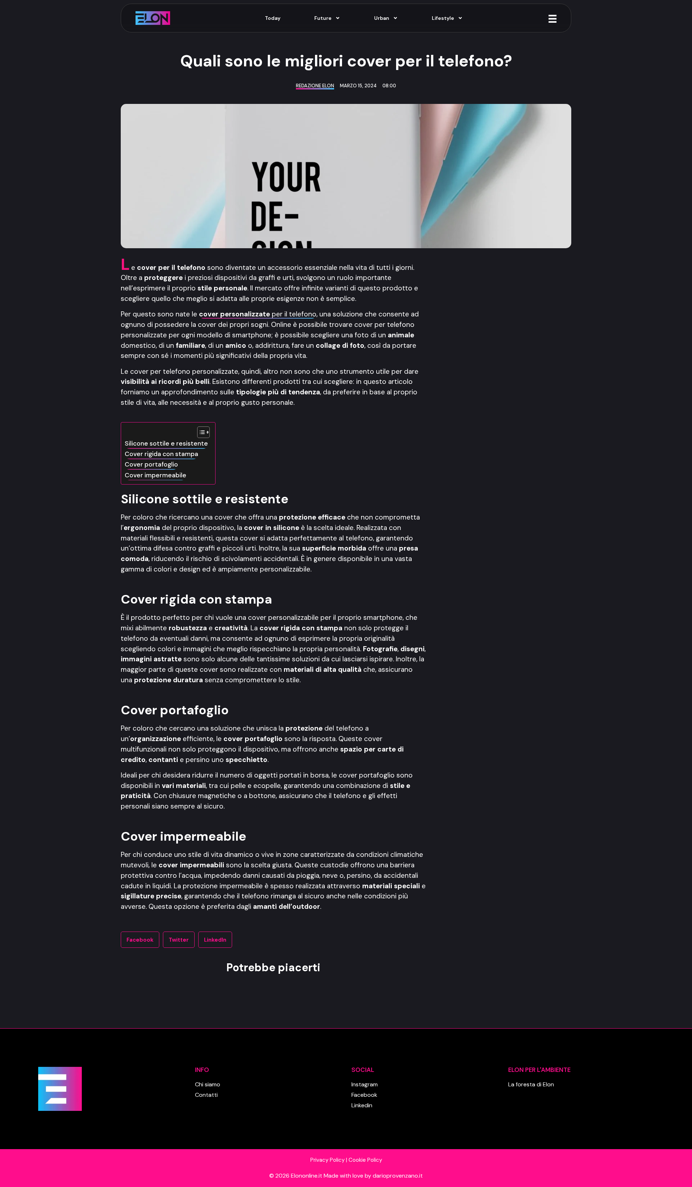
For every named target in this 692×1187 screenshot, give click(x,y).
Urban (381, 18)
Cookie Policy (365, 1160)
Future (323, 18)
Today (272, 18)
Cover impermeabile (155, 475)
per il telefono (257, 314)
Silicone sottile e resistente (166, 443)
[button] (140, 940)
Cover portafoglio (151, 464)
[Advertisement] (506, 367)
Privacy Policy (327, 1160)
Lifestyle (443, 18)
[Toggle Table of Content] (200, 432)
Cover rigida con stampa (161, 454)
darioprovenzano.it (398, 1175)
